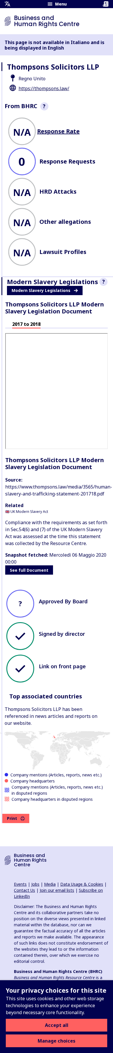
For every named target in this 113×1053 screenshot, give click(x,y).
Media (50, 884)
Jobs (35, 884)
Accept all (56, 1025)
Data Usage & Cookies (81, 884)
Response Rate (58, 131)
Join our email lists (57, 890)
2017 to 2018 (26, 324)
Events (20, 884)
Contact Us (24, 890)
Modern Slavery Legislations (41, 290)
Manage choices (56, 1041)
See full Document (29, 570)
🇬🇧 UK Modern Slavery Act (26, 511)
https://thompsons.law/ (44, 88)
